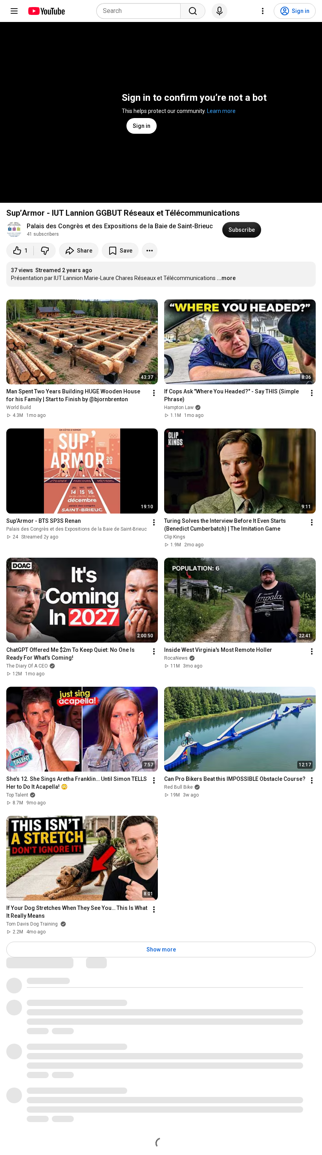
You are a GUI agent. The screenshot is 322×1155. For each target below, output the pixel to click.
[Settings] (262, 11)
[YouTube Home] (46, 11)
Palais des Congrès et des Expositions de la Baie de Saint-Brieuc (120, 226)
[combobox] (141, 11)
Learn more (221, 111)
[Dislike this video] (45, 250)
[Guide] (14, 11)
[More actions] (149, 250)
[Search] (192, 11)
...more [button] (226, 278)
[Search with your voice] (219, 11)
